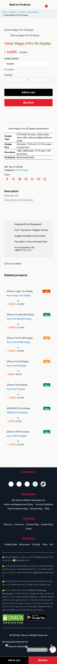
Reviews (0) (11, 195)
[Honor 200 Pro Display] (18, 431)
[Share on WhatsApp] (32, 179)
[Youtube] (27, 484)
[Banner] (12, 263)
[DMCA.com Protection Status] (13, 619)
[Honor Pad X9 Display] (18, 361)
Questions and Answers (18, 199)
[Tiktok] (43, 484)
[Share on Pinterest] (19, 179)
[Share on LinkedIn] (26, 179)
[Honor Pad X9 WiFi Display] (20, 338)
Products (13, 12)
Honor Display (32, 12)
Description (11, 191)
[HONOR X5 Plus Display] (18, 408)
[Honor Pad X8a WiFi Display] (20, 314)
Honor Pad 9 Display (16, 389)
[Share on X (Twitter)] (13, 179)
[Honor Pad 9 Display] (17, 385)
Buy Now (28, 102)
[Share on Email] (38, 179)
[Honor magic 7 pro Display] (20, 291)
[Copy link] (45, 179)
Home (4, 12)
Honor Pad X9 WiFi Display (18, 342)
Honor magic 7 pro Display (19, 295)
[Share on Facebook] (7, 179)
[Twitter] (19, 484)
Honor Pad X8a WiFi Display (19, 319)
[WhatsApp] (35, 484)
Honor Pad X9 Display (16, 366)
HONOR (22, 12)
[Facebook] (11, 484)
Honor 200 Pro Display (17, 436)
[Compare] (33, 112)
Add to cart (28, 92)
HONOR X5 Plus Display (17, 412)
